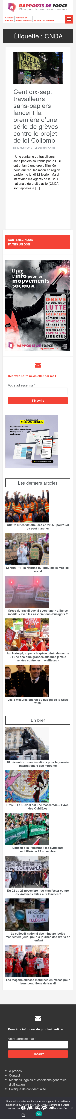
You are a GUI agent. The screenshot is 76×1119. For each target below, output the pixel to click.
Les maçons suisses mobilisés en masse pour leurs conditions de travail (38, 981)
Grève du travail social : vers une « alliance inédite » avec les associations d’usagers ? (38, 612)
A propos (15, 1070)
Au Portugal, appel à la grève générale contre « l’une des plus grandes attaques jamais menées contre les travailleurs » (38, 657)
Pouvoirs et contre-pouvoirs (24, 19)
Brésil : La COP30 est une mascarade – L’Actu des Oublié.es (37, 806)
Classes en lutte (9, 19)
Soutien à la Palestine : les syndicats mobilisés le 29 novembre (37, 849)
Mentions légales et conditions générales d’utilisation (37, 1082)
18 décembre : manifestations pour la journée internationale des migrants (38, 763)
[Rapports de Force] (38, 7)
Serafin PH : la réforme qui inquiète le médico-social (38, 569)
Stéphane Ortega (46, 147)
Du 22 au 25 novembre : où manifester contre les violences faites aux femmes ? (38, 892)
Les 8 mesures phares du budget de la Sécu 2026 (38, 701)
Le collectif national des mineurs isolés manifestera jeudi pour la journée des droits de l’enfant (38, 937)
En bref (37, 20)
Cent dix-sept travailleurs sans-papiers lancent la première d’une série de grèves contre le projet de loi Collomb (35, 115)
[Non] (71, 1108)
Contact (14, 1075)
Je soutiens (48, 20)
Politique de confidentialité (27, 1089)
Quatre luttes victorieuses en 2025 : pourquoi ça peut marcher (38, 526)
